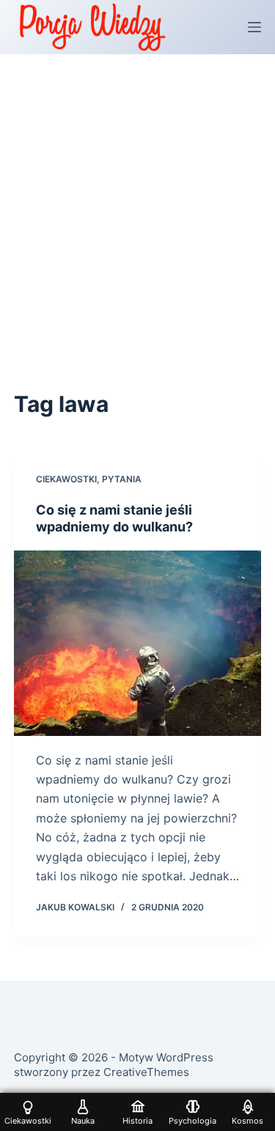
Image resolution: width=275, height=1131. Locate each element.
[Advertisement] (137, 199)
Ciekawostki (66, 479)
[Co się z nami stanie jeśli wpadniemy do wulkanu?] (138, 643)
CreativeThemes (146, 1072)
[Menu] (254, 27)
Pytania (122, 479)
